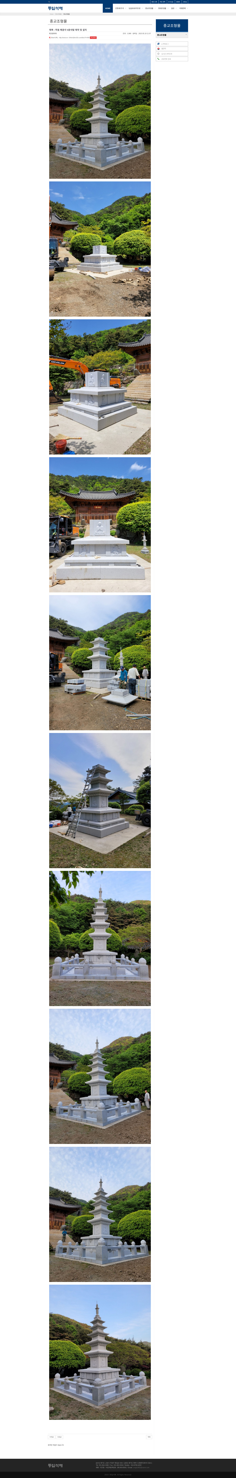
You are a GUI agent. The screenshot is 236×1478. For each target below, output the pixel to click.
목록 (149, 1437)
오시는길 (170, 2)
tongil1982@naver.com (141, 1467)
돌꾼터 (163, 49)
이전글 (52, 1437)
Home (51, 14)
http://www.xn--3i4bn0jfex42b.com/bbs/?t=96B (74, 38)
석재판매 (182, 8)
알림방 (178, 2)
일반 (172, 8)
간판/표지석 (119, 8)
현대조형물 (162, 8)
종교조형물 (149, 8)
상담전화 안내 (166, 59)
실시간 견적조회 (166, 54)
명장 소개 (154, 2)
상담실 (185, 2)
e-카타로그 (165, 44)
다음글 (59, 1437)
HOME (107, 8)
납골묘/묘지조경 (134, 8)
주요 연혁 (162, 2)
